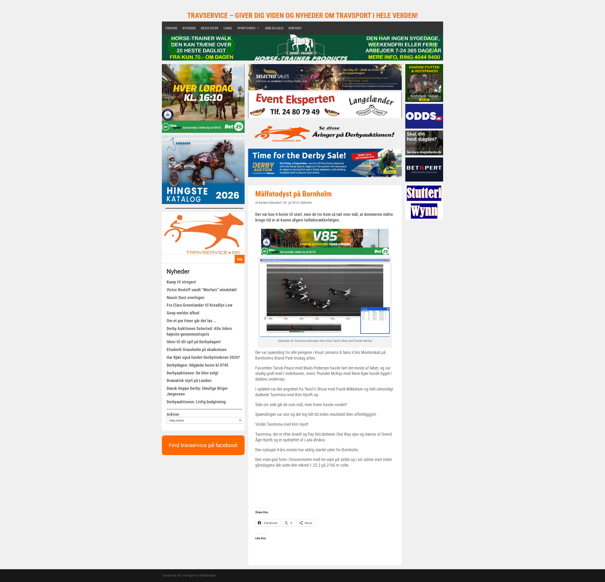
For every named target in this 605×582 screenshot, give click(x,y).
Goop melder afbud (183, 312)
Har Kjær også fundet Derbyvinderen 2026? (203, 357)
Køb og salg (274, 28)
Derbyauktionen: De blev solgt (192, 372)
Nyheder (189, 28)
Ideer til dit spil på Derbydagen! (194, 341)
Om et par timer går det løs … (191, 320)
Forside (171, 28)
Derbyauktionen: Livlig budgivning (196, 401)
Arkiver (173, 414)
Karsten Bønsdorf (270, 202)
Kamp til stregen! (181, 281)
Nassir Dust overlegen (185, 297)
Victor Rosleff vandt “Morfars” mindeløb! (202, 289)
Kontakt (295, 28)
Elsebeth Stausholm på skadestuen (197, 349)
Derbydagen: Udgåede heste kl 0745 (197, 365)
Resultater (209, 28)
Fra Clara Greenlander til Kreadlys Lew (199, 305)
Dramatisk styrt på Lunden (189, 380)
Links (228, 28)
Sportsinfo (246, 28)
